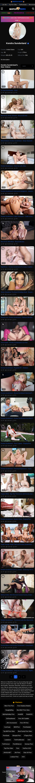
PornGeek (6, 735)
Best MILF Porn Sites (23, 710)
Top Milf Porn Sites (9, 731)
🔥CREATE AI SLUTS (17, 1)
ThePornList (6, 744)
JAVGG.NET (7, 752)
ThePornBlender (19, 740)
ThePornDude (23, 4)
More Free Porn (9, 706)
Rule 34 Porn (28, 752)
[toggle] (2, 9)
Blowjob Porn (17, 735)
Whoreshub (32, 4)
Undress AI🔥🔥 (5, 13)
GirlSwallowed (10, 718)
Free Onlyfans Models (24, 706)
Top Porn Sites (13, 4)
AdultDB (20, 714)
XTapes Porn (28, 735)
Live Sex (4, 4)
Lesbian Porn (14, 757)
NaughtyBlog (9, 710)
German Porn (29, 744)
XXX (29, 740)
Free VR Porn (24, 723)
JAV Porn (17, 752)
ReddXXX (29, 714)
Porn (17, 748)
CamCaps (7, 727)
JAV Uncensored (12, 723)
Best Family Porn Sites (25, 731)
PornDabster (27, 727)
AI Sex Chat (29, 13)
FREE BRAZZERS (18, 13)
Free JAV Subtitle (23, 718)
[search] (33, 9)
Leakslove (8, 740)
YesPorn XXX (27, 748)
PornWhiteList (17, 744)
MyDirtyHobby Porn (8, 714)
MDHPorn (17, 727)
